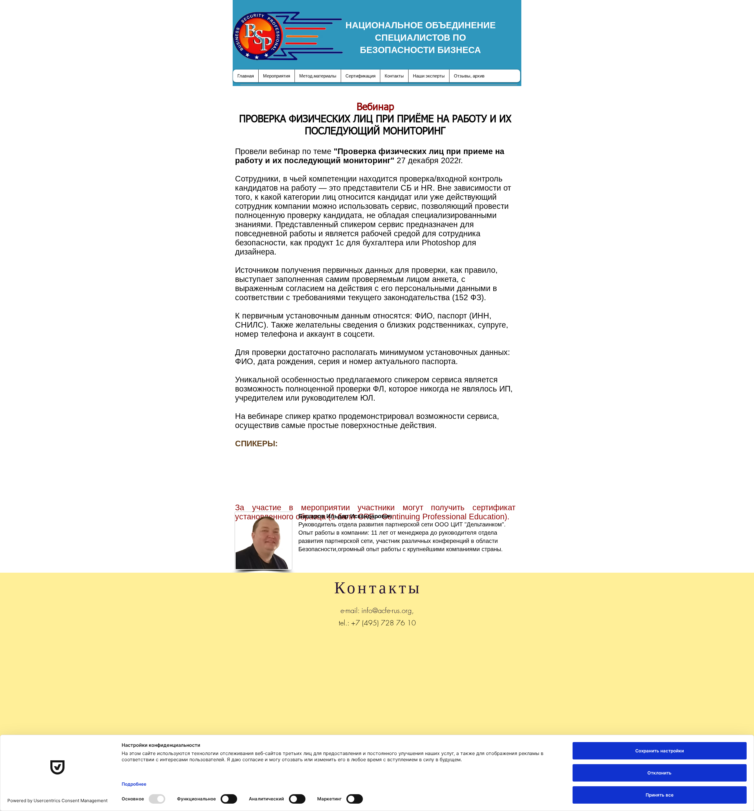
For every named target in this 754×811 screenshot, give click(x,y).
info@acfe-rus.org (386, 610)
